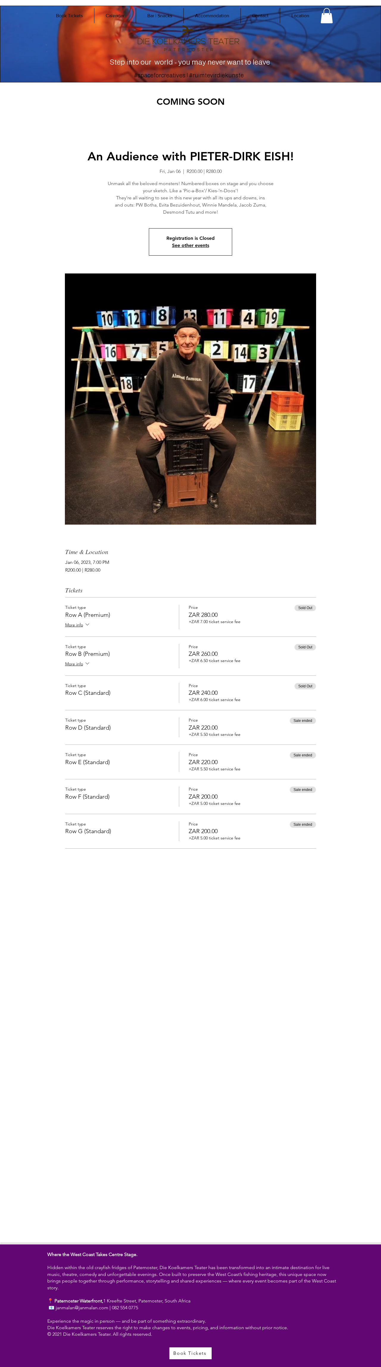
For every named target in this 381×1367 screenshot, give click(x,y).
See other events (190, 245)
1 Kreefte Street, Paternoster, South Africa (146, 1301)
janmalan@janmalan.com (82, 1307)
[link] (326, 15)
